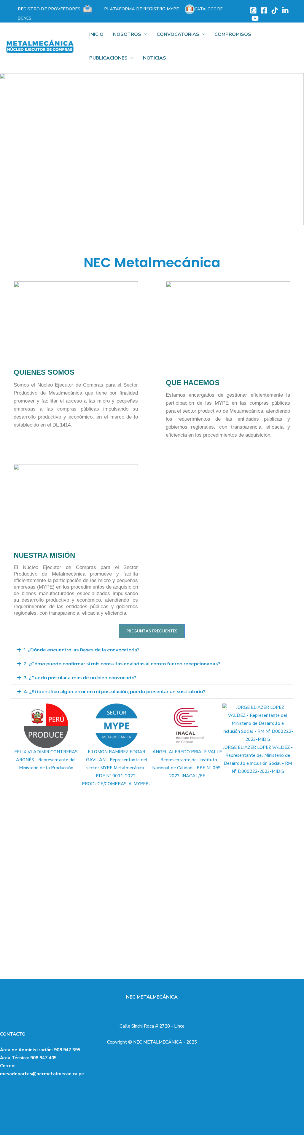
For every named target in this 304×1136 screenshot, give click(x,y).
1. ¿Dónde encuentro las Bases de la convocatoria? (81, 650)
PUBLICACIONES (108, 58)
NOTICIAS (154, 58)
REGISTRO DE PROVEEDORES (50, 9)
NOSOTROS (127, 34)
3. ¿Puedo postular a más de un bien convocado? (80, 677)
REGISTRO (141, 9)
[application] (144, 34)
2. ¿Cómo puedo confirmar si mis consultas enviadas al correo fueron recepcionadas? (122, 663)
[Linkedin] (285, 10)
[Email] (253, 10)
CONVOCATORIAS (178, 34)
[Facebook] (264, 10)
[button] (9, 149)
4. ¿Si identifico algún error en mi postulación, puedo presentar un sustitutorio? (114, 691)
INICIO (96, 34)
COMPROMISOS (232, 34)
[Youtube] (255, 18)
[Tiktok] (274, 10)
